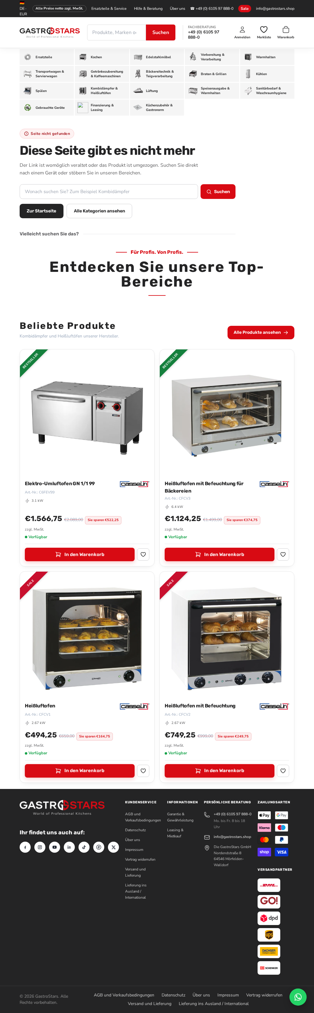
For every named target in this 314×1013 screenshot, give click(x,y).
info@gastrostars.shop (275, 8)
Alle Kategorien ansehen (99, 211)
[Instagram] (39, 847)
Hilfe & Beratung (148, 8)
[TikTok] (84, 847)
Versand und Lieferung (149, 1004)
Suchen (160, 32)
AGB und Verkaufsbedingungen (124, 995)
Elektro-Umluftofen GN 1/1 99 (60, 483)
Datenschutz (135, 830)
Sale (245, 8)
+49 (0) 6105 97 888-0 (203, 34)
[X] (113, 847)
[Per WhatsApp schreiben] (298, 997)
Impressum (134, 849)
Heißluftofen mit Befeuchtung (200, 706)
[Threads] (98, 847)
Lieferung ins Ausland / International (136, 891)
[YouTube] (54, 847)
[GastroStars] (50, 32)
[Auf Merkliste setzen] (143, 554)
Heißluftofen (40, 706)
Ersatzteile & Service (109, 8)
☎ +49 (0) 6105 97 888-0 (211, 8)
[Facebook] (25, 847)
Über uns (177, 8)
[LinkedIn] (69, 847)
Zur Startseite (41, 211)
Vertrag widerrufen (140, 859)
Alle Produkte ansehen (257, 332)
